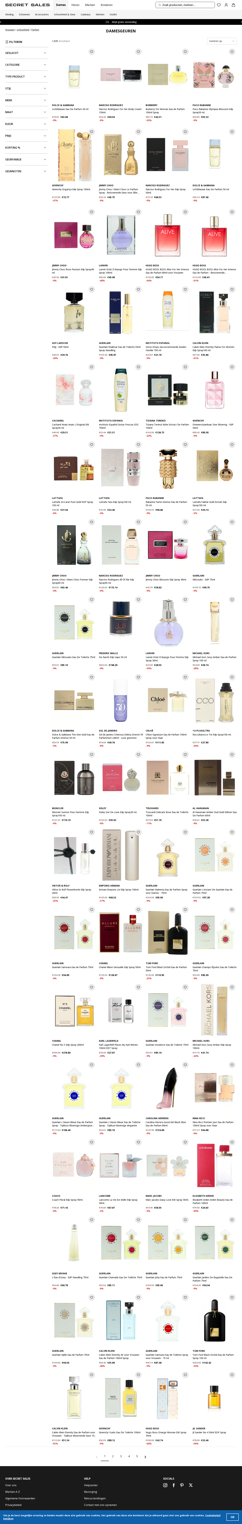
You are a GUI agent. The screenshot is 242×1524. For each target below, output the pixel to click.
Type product (15, 76)
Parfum (35, 29)
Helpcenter (91, 1485)
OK (232, 1517)
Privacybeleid (13, 1505)
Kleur (9, 124)
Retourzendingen (95, 1498)
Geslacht (12, 53)
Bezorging (90, 1492)
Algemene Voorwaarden (20, 1498)
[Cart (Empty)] (233, 5)
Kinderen (106, 5)
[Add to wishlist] (91, 51)
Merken (90, 5)
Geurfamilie (13, 159)
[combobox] (185, 5)
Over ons (10, 1485)
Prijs (8, 136)
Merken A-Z (12, 1492)
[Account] (226, 5)
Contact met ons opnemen (100, 1505)
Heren (75, 5)
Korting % (12, 147)
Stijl (8, 88)
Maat (9, 112)
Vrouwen (10, 29)
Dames (61, 5)
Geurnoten (13, 171)
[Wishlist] (218, 5)
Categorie (12, 65)
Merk (8, 100)
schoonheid (23, 29)
